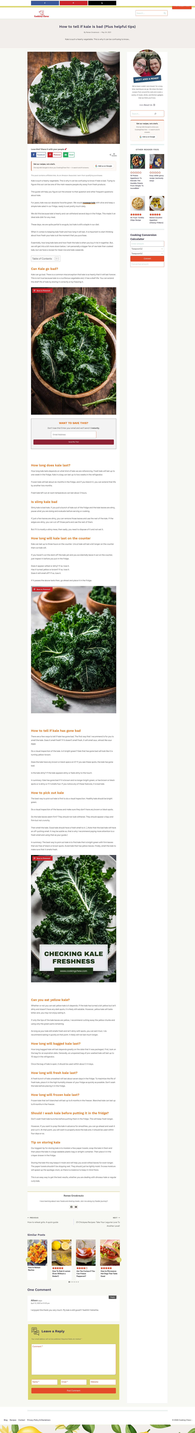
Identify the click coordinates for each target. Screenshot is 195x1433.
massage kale (89, 202)
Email (65, 1382)
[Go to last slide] (28, 1259)
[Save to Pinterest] (74, 3)
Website (94, 1382)
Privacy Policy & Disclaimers (38, 1420)
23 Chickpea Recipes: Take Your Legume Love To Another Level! (98, 1222)
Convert (147, 258)
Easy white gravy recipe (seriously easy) (157, 178)
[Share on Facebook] (45, 3)
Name (35, 1382)
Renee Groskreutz (92, 32)
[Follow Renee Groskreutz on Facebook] (71, 1207)
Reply (112, 1297)
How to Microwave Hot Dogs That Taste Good (109, 1273)
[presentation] (37, 1253)
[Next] (119, 1259)
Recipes (13, 1420)
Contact (21, 1420)
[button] (53, 1268)
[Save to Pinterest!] (42, 290)
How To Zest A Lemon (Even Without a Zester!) (61, 1273)
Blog (6, 1420)
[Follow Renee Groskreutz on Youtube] (76, 1207)
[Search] (155, 113)
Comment (37, 1346)
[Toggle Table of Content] (55, 258)
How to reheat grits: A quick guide (42, 1220)
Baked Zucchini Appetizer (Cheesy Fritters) (156, 220)
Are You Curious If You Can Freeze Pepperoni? (86, 1273)
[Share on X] (102, 3)
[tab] (69, 1282)
